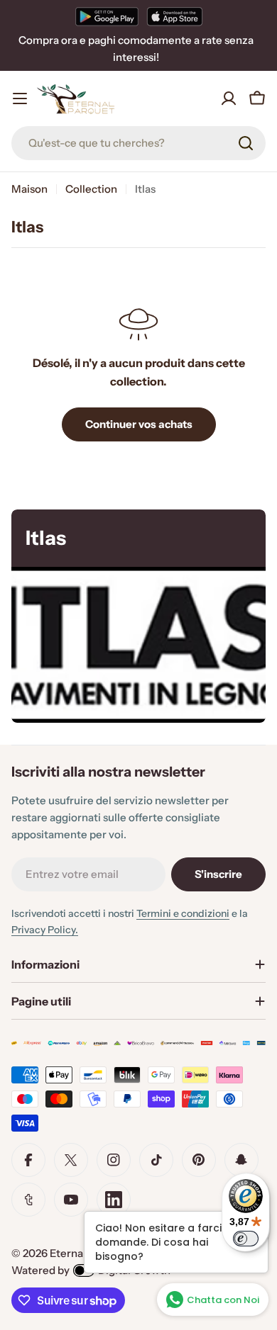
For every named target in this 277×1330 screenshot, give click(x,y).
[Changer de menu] (19, 98)
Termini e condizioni (182, 913)
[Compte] (228, 98)
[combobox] (138, 143)
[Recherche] (245, 143)
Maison (29, 189)
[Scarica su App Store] (175, 16)
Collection (91, 189)
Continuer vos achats (138, 424)
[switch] (246, 1238)
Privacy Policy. (44, 929)
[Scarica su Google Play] (107, 16)
